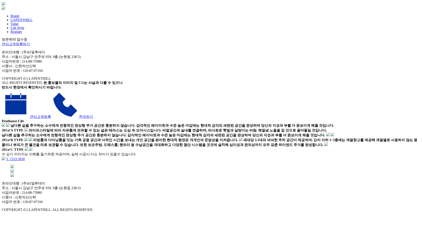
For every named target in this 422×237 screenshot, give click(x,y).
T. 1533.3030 (15, 159)
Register (16, 32)
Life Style (17, 28)
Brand (15, 16)
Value (14, 24)
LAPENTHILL (22, 20)
